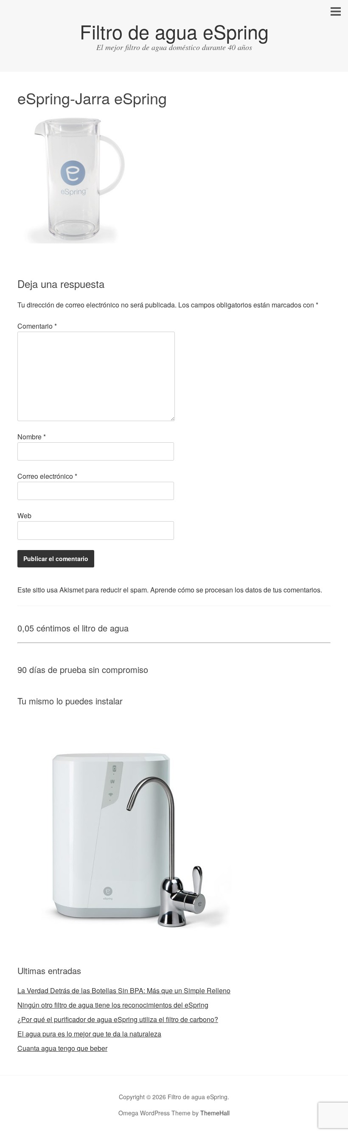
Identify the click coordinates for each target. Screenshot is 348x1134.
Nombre (31, 436)
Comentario (37, 326)
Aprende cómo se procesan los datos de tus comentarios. (236, 590)
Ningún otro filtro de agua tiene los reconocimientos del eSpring (112, 1005)
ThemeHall (215, 1113)
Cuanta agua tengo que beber (62, 1048)
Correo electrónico (47, 476)
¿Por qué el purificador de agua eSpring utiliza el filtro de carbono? (117, 1019)
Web (24, 515)
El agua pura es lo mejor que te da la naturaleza (89, 1034)
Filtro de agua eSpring (174, 31)
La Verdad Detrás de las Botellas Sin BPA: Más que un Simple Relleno (123, 990)
